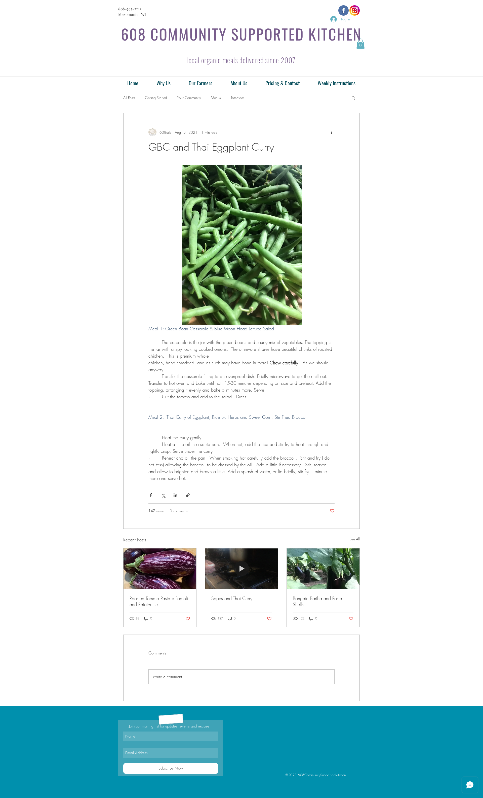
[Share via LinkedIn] (175, 495)
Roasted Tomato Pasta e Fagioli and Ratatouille (159, 601)
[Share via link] (187, 495)
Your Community (189, 97)
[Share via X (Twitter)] (163, 495)
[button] (360, 44)
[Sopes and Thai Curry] (241, 568)
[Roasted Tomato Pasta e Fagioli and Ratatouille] (160, 568)
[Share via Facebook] (150, 495)
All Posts (129, 97)
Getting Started (156, 97)
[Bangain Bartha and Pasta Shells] (323, 568)
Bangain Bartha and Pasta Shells (317, 601)
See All (354, 539)
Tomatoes (237, 97)
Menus (216, 97)
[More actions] (332, 132)
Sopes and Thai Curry (231, 598)
